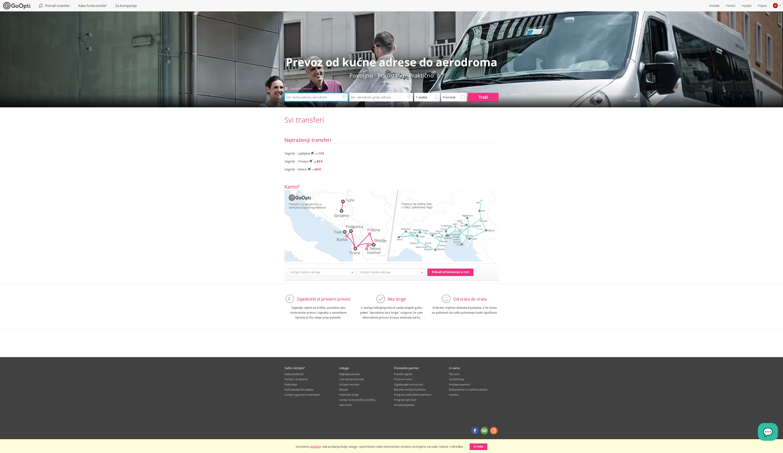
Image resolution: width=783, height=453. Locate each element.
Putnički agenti (403, 374)
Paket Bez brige (349, 394)
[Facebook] (475, 430)
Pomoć (730, 6)
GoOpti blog (456, 379)
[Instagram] (494, 430)
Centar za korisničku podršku (357, 400)
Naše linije (290, 384)
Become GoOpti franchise (410, 389)
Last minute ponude (351, 379)
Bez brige (397, 299)
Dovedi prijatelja (404, 405)
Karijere (454, 394)
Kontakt (714, 6)
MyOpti (343, 389)
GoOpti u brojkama (296, 379)
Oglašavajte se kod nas (408, 384)
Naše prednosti (293, 374)
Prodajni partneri (459, 384)
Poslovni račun (403, 379)
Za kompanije (126, 5)
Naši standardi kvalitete (299, 389)
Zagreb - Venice (303, 169)
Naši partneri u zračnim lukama (468, 389)
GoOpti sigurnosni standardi (302, 394)
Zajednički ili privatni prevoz (324, 299)
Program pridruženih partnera (412, 394)
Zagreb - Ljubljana (304, 153)
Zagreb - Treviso (304, 161)
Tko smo (454, 374)
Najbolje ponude (349, 374)
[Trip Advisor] (484, 430)
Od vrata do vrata (470, 299)
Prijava (762, 6)
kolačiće (315, 446)
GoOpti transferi (349, 384)
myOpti (746, 6)
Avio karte (345, 405)
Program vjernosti (405, 400)
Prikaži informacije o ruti (450, 272)
